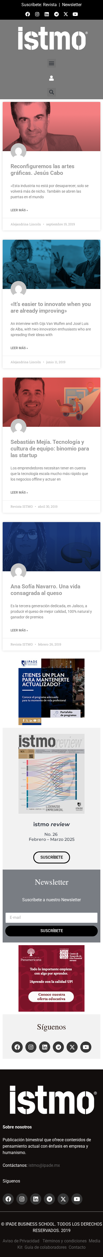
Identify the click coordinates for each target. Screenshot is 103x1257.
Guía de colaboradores (46, 1247)
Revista (50, 4)
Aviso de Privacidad (21, 1240)
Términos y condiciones (65, 1240)
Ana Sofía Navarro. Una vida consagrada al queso (45, 589)
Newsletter (72, 4)
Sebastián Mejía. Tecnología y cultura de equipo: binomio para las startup (50, 448)
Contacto (77, 1247)
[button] (51, 63)
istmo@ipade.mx (44, 1165)
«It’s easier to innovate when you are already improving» (51, 307)
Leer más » (19, 210)
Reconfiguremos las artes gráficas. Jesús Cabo (42, 169)
